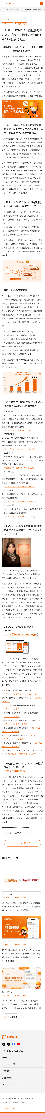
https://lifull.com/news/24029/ (19, 468)
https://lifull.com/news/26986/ (19, 501)
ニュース (12, 9)
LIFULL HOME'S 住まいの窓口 (22, 754)
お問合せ (23, 1102)
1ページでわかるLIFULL (12, 1051)
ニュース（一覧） (9, 1064)
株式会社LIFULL (8, 3)
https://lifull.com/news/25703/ (19, 486)
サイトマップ (6, 1102)
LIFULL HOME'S (11, 709)
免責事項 (15, 1102)
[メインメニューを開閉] (41, 3)
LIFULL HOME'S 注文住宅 (15, 724)
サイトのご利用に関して (25, 1098)
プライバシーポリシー (9, 1098)
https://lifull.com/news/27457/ (19, 516)
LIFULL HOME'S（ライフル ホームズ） (21, 694)
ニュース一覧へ (21, 843)
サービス (6, 1057)
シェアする (12, 1017)
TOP (3, 9)
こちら (25, 833)
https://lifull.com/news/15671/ (18, 430)
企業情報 (6, 1071)
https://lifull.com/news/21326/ (19, 449)
